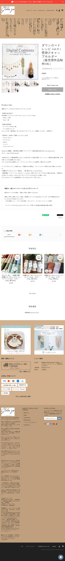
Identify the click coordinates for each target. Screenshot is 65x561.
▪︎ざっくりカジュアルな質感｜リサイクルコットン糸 (15, 26)
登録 (59, 418)
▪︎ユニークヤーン (26, 21)
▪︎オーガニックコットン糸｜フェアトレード (11, 25)
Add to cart (52, 89)
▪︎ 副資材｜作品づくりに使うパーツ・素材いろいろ (38, 26)
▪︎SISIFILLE (54, 20)
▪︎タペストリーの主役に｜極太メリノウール (30, 25)
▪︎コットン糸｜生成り (18, 21)
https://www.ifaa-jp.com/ (47, 151)
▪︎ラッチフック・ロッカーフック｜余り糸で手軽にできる (46, 27)
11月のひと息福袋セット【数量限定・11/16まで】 (58, 26)
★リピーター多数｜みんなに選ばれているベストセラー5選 (7, 27)
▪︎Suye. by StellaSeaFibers (50, 21)
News (35, 10)
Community (41, 10)
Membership (50, 10)
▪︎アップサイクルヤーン (22, 21)
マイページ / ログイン (30, 422)
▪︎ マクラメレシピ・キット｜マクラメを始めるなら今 (34, 26)
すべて (9, 234)
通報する (60, 217)
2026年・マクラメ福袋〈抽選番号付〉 (61, 24)
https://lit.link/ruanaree (13, 153)
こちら (19, 205)
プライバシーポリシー (30, 546)
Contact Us (27, 425)
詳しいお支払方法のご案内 (23, 396)
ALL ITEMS (3, 20)
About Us (29, 10)
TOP (22, 546)
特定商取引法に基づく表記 (43, 546)
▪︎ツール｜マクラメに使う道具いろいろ (42, 24)
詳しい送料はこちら (25, 371)
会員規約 (54, 546)
